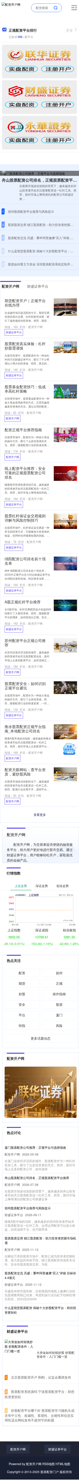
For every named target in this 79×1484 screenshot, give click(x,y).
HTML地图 (63, 1464)
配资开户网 (12, 418)
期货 (22, 983)
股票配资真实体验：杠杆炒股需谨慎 (25, 346)
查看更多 (40, 814)
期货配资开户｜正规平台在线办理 (25, 303)
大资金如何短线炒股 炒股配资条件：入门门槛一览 (55, 1354)
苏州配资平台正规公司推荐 (25, 642)
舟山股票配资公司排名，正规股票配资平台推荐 (37, 1178)
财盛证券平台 (14, 332)
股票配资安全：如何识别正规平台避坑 (25, 686)
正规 (59, 983)
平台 (22, 1015)
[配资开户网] (11, 7)
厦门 (59, 1015)
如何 (59, 972)
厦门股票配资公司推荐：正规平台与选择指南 (35, 1147)
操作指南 (59, 994)
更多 (69, 30)
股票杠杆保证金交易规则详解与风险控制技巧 (25, 518)
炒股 (22, 994)
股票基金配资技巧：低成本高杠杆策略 (25, 389)
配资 (22, 972)
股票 (59, 1004)
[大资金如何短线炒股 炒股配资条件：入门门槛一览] (19, 1354)
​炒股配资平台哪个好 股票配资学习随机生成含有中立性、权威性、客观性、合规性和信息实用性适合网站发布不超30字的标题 (39, 1415)
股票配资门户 (49, 1472)
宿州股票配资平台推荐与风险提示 (31, 211)
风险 (59, 1025)
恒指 (22, 1025)
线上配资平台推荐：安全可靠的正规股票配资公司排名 (25, 473)
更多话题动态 (40, 1038)
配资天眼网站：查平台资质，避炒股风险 (25, 772)
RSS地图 (48, 1464)
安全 (22, 1004)
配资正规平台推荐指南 (23, 429)
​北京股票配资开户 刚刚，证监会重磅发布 (41, 1377)
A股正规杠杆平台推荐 (23, 601)
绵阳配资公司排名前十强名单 (25, 561)
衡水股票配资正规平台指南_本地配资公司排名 (25, 729)
